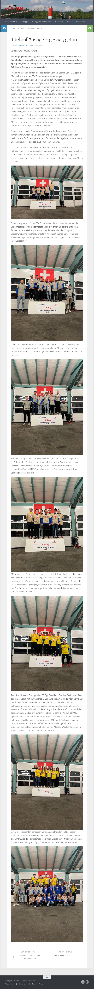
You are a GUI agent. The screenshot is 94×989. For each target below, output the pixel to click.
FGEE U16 (15, 28)
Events (70, 21)
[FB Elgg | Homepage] (14, 8)
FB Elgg (23, 21)
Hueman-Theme (38, 984)
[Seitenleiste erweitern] (4, 28)
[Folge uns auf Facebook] (83, 982)
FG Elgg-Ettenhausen (41, 21)
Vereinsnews (10, 21)
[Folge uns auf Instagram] (87, 982)
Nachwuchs (37, 28)
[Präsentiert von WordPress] (16, 984)
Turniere (58, 21)
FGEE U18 (25, 28)
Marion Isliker (21, 46)
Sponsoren (80, 21)
